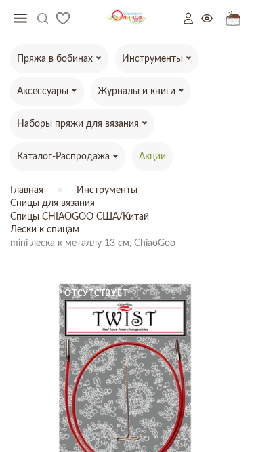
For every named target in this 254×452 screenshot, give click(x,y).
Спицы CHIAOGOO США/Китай (79, 217)
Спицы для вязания (52, 203)
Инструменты (107, 190)
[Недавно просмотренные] (213, 18)
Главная (26, 190)
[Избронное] (63, 18)
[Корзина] (233, 18)
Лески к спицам (44, 229)
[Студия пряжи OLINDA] (127, 18)
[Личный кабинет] (192, 18)
